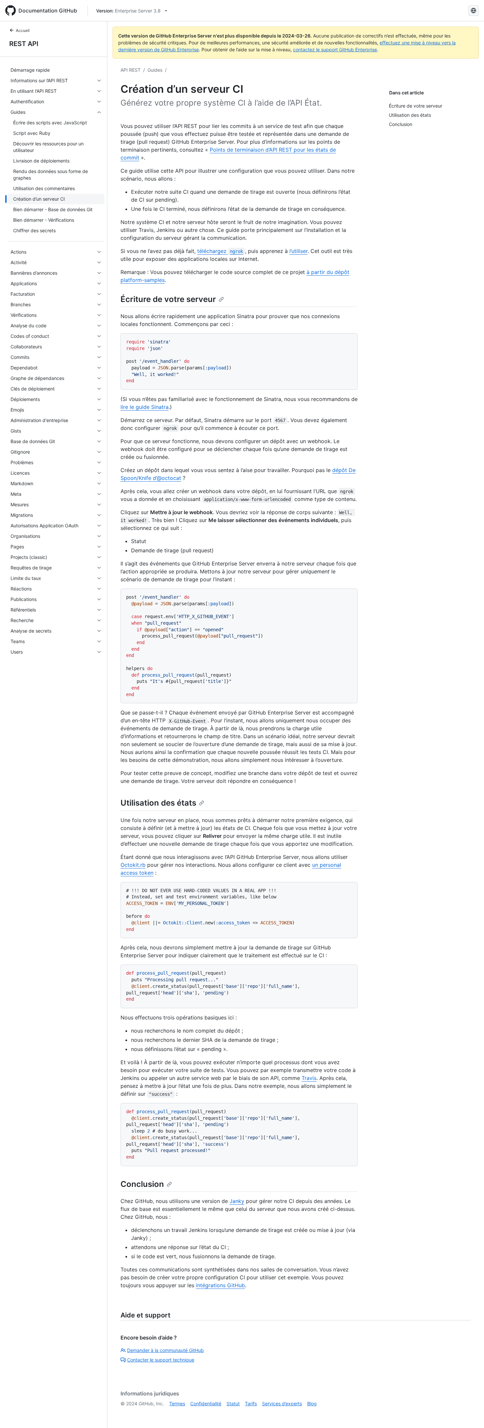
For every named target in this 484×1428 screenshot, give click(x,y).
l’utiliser (298, 251)
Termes (177, 1403)
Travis (309, 1078)
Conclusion (142, 1184)
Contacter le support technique (160, 1360)
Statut (233, 1403)
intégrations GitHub (220, 1285)
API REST (131, 70)
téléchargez (220, 251)
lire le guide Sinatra (145, 407)
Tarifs (251, 1403)
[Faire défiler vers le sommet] (469, 1413)
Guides (155, 70)
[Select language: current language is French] (473, 10)
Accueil (23, 30)
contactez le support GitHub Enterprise (335, 49)
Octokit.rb (133, 865)
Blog (312, 1403)
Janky (236, 1201)
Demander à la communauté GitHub (165, 1350)
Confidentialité (205, 1403)
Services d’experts (282, 1403)
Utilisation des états (158, 803)
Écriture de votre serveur (168, 299)
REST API (24, 44)
